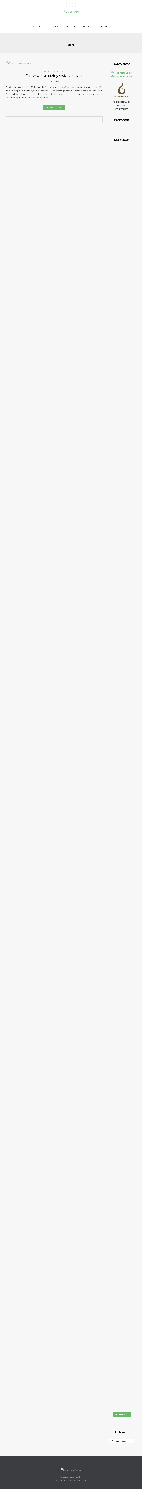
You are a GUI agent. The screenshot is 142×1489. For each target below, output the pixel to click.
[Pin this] (76, 120)
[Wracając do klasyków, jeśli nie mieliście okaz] (130, 211)
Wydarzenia (59, 71)
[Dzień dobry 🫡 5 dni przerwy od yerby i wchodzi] (112, 177)
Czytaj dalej (54, 107)
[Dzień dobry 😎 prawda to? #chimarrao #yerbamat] (112, 371)
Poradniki (71, 27)
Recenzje (35, 27)
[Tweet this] (68, 120)
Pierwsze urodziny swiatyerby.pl (54, 75)
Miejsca (88, 27)
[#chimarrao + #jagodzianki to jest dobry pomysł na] (121, 171)
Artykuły (53, 27)
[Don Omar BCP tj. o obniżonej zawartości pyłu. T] (121, 471)
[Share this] (64, 120)
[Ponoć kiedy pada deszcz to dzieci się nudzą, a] (121, 305)
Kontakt (104, 27)
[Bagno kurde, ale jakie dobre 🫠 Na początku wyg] (130, 314)
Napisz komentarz (30, 120)
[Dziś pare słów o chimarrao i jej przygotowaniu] (130, 879)
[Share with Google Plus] (72, 120)
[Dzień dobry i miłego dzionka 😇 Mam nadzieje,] (112, 307)
